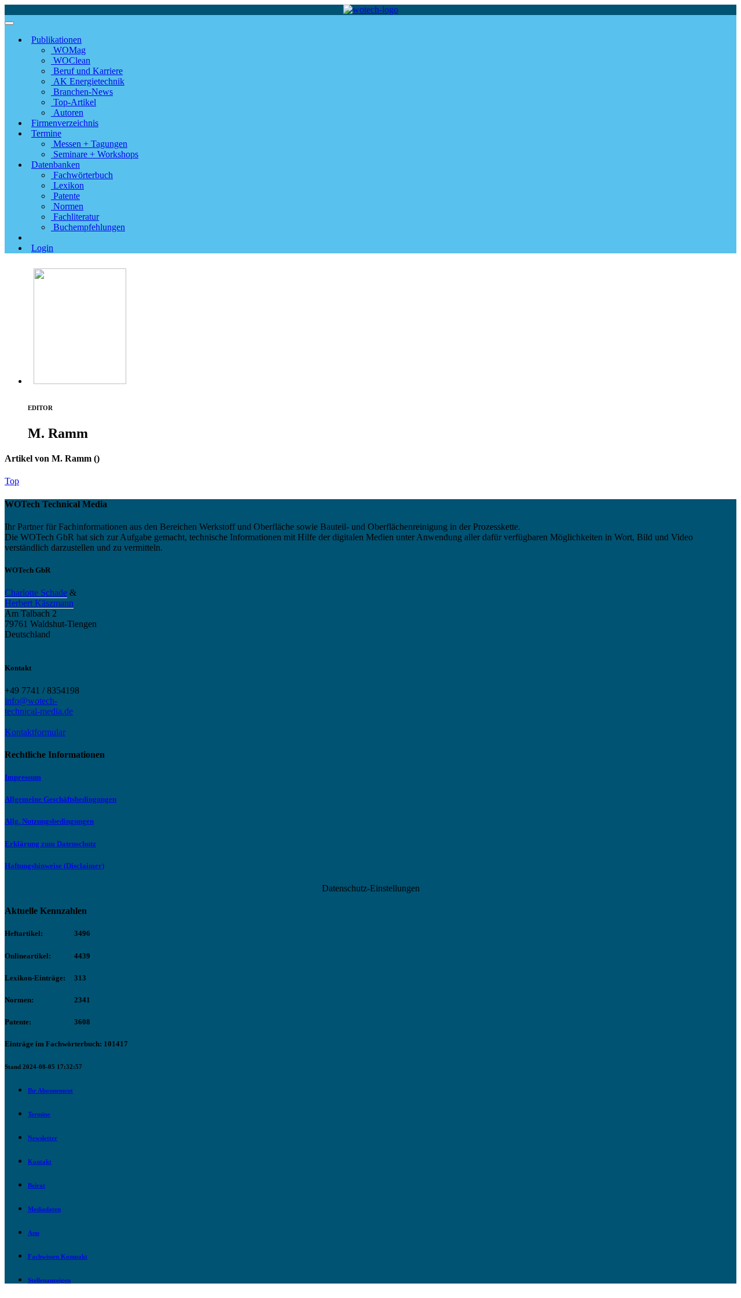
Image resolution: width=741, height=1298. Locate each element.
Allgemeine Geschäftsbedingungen (60, 799)
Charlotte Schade (36, 593)
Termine (39, 1114)
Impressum (23, 777)
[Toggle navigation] (9, 23)
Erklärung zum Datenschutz (50, 843)
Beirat (36, 1185)
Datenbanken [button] (55, 164)
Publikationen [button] (56, 40)
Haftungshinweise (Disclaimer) (54, 865)
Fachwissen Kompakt (57, 1256)
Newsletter (42, 1137)
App (33, 1232)
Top (12, 481)
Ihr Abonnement (50, 1090)
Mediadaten (44, 1208)
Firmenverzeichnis (64, 123)
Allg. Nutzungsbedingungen (49, 821)
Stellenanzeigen (49, 1280)
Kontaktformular (35, 732)
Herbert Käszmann (39, 603)
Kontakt (40, 1161)
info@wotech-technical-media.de (39, 706)
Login (42, 248)
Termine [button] (46, 133)
